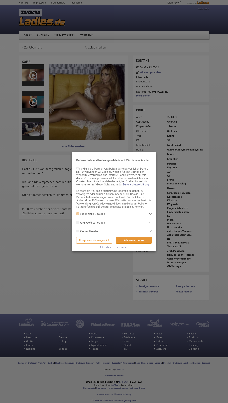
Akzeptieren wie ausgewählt (94, 240)
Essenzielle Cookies (92, 214)
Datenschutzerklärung (136, 184)
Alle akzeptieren (134, 240)
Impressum (122, 247)
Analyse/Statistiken (92, 222)
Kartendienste (89, 231)
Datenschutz (105, 247)
